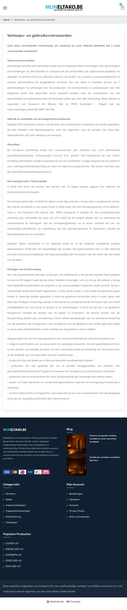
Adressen (74, 499)
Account (73, 505)
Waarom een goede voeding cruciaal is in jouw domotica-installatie (103, 438)
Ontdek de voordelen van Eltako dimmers (105, 459)
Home (6, 19)
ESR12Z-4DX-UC (14, 549)
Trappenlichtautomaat (18, 511)
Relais (9, 499)
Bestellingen (76, 493)
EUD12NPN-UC (14, 554)
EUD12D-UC (12, 543)
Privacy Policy (77, 511)
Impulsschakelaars (16, 505)
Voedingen (11, 522)
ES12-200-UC (13, 566)
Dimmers (10, 493)
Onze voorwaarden (79, 516)
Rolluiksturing (13, 516)
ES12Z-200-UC (14, 560)
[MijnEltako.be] (64, 8)
